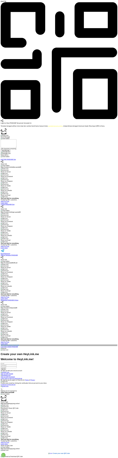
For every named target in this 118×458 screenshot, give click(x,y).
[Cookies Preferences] (3, 455)
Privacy (32, 380)
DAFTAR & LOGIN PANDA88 (10, 345)
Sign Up (3, 369)
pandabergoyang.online (55, 126)
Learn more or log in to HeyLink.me (11, 378)
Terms (27, 380)
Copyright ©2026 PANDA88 (9, 347)
